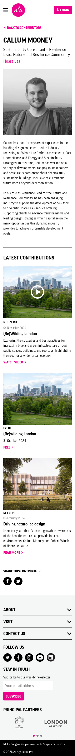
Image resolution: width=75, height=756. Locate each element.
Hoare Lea (11, 61)
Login (64, 10)
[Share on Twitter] (18, 581)
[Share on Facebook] (7, 581)
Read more (12, 552)
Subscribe (13, 696)
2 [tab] (37, 736)
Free (7, 447)
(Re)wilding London (19, 434)
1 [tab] (34, 736)
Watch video (13, 362)
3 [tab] (41, 736)
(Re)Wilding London (20, 333)
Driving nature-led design (24, 524)
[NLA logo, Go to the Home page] (18, 10)
